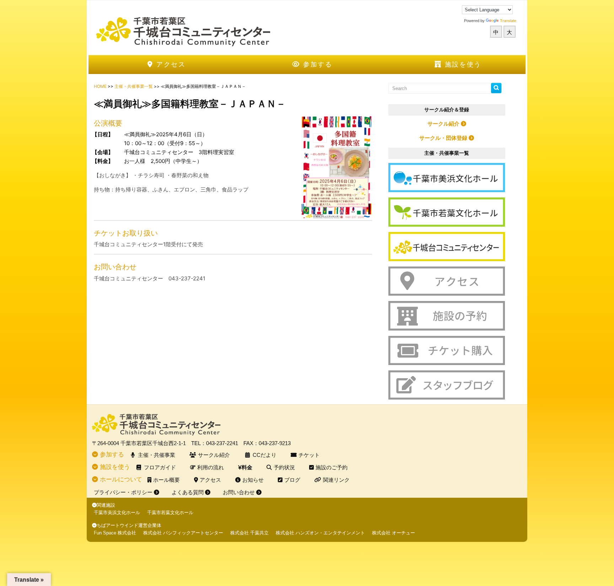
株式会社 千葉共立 (249, 532)
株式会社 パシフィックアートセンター (183, 532)
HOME (100, 86)
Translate (508, 21)
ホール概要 (166, 480)
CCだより (264, 455)
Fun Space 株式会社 (115, 532)
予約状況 (284, 467)
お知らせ (253, 480)
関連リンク (336, 480)
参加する (316, 64)
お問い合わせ (239, 492)
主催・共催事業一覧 (133, 86)
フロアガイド (160, 467)
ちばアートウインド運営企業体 (129, 525)
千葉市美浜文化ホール (117, 512)
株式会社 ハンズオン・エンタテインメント (320, 532)
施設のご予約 (332, 467)
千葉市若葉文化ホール (170, 512)
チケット (309, 455)
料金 (247, 467)
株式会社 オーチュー (393, 532)
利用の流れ (210, 467)
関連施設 (106, 505)
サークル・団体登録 (444, 138)
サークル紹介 (444, 124)
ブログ (292, 480)
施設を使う (461, 64)
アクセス (170, 64)
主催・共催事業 (156, 455)
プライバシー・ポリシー (124, 492)
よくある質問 (188, 492)
